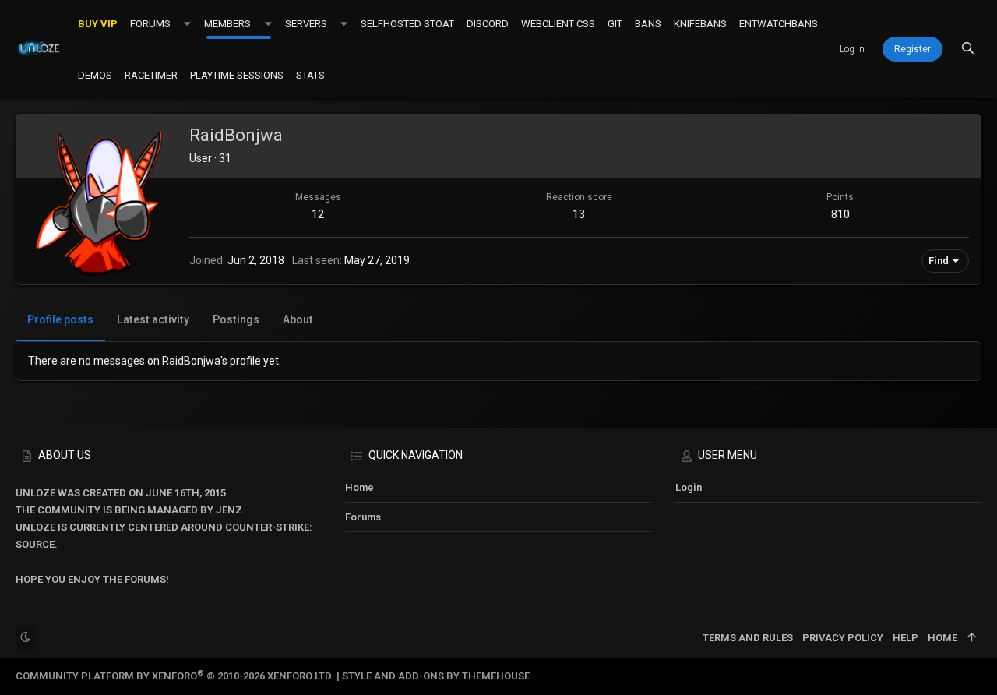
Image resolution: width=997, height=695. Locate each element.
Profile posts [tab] (60, 319)
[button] (187, 23)
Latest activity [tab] (153, 319)
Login (688, 487)
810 (840, 214)
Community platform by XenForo (175, 676)
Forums (363, 517)
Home (359, 487)
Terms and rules (748, 638)
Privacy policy (842, 638)
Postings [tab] (236, 319)
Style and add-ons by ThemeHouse (436, 676)
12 (318, 214)
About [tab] (298, 319)
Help (905, 638)
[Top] (971, 638)
